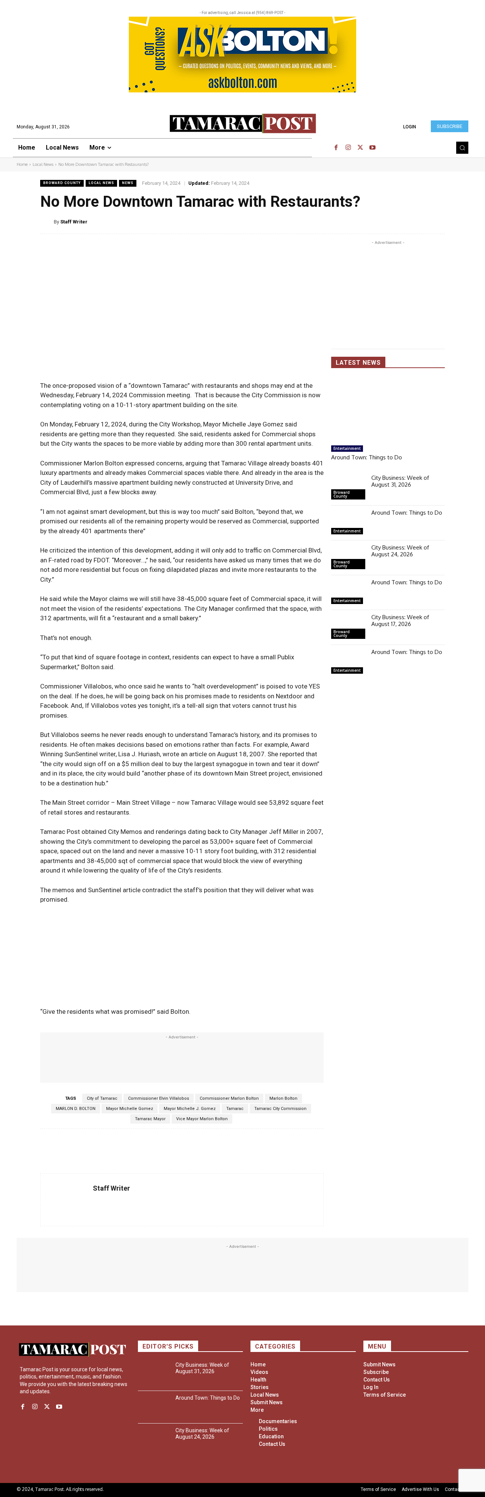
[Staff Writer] (47, 222)
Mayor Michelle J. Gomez (190, 1108)
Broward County (62, 183)
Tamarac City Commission (280, 1108)
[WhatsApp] (420, 221)
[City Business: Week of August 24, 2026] (348, 557)
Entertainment (347, 448)
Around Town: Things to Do (366, 457)
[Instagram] (348, 148)
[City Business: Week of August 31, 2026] (348, 488)
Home (22, 164)
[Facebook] (336, 148)
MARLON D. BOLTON (75, 1108)
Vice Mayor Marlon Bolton (202, 1118)
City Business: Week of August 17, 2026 (400, 620)
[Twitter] (360, 148)
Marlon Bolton (283, 1098)
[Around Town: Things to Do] (388, 410)
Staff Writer (74, 222)
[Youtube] (372, 148)
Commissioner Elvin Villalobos (158, 1098)
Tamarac (235, 1108)
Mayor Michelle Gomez (129, 1108)
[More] (438, 221)
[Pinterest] (403, 221)
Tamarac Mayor (150, 1118)
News (127, 183)
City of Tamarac (102, 1098)
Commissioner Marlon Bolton (229, 1098)
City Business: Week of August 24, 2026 (400, 551)
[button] (462, 148)
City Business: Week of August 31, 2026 (400, 481)
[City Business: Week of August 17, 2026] (348, 627)
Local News (43, 164)
